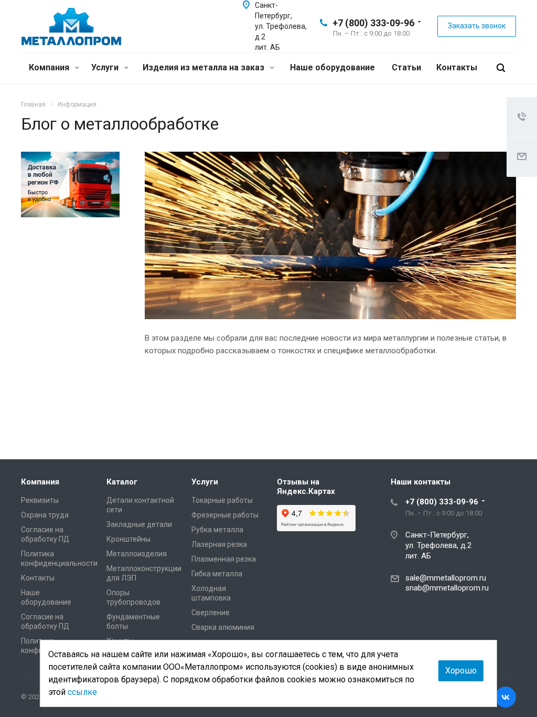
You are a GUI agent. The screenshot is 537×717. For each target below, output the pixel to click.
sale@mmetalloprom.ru (445, 578)
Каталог (121, 482)
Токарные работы (222, 500)
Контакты (456, 67)
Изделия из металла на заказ (204, 67)
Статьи (406, 67)
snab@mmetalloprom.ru (447, 588)
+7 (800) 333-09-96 (373, 22)
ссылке (82, 692)
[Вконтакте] (505, 697)
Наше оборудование (332, 67)
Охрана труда (45, 515)
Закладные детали (139, 524)
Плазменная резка (223, 559)
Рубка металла (217, 529)
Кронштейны (128, 539)
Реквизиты (40, 500)
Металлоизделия (136, 554)
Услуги (106, 67)
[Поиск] (501, 67)
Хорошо (461, 671)
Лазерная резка (219, 544)
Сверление (210, 612)
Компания (50, 67)
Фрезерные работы (225, 515)
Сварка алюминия (222, 627)
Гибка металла (216, 574)
